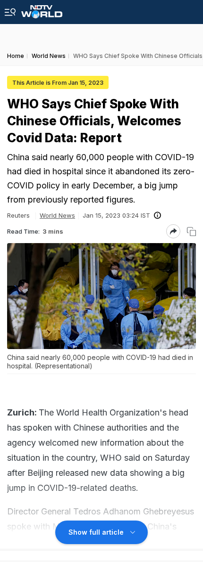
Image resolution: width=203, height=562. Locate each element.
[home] (41, 9)
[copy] (191, 231)
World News (57, 215)
